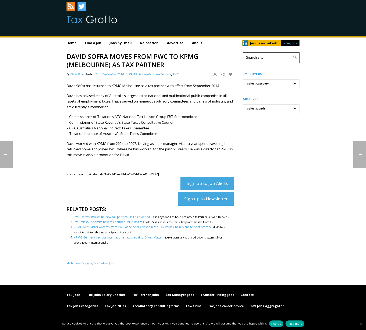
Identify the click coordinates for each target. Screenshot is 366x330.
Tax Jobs (73, 295)
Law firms (193, 306)
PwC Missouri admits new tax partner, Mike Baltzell (108, 222)
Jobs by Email (121, 43)
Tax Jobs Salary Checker (106, 295)
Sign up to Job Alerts (207, 183)
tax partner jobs (104, 263)
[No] (361, 324)
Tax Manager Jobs (179, 295)
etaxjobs (290, 43)
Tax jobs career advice (226, 306)
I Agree (276, 323)
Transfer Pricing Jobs (217, 295)
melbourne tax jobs (79, 263)
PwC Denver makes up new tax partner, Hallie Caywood (111, 217)
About (197, 43)
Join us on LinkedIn (264, 43)
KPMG (133, 74)
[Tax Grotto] (92, 19)
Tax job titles (115, 306)
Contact (247, 295)
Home (72, 43)
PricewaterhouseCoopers (155, 74)
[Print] (215, 74)
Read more (295, 323)
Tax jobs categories (82, 306)
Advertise (175, 43)
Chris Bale (77, 74)
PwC (175, 74)
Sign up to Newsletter (206, 199)
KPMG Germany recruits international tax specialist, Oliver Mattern (118, 237)
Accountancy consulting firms (156, 306)
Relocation (149, 43)
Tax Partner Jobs (145, 295)
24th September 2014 (109, 74)
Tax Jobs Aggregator (267, 306)
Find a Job (93, 43)
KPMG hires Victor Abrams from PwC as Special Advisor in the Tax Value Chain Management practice (142, 227)
